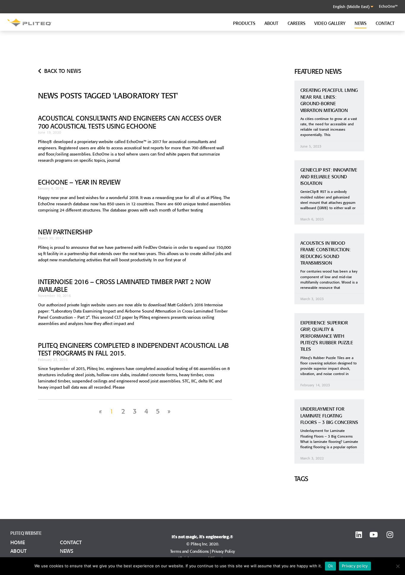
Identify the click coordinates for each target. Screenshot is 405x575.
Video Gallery (329, 23)
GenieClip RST (312, 53)
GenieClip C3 (310, 60)
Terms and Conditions (189, 551)
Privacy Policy (223, 551)
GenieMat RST (68, 58)
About (271, 23)
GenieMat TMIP (232, 60)
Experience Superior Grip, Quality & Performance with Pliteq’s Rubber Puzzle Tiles (326, 336)
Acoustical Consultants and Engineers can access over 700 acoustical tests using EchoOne (129, 122)
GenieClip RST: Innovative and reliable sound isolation (328, 176)
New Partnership (65, 232)
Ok (330, 565)
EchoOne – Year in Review (79, 182)
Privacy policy (355, 565)
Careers (296, 23)
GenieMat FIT (229, 53)
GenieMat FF (148, 53)
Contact (385, 23)
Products (244, 23)
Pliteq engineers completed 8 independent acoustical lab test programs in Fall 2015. (133, 349)
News (360, 23)
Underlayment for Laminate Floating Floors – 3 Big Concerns (329, 415)
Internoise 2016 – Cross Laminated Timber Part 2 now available (124, 286)
